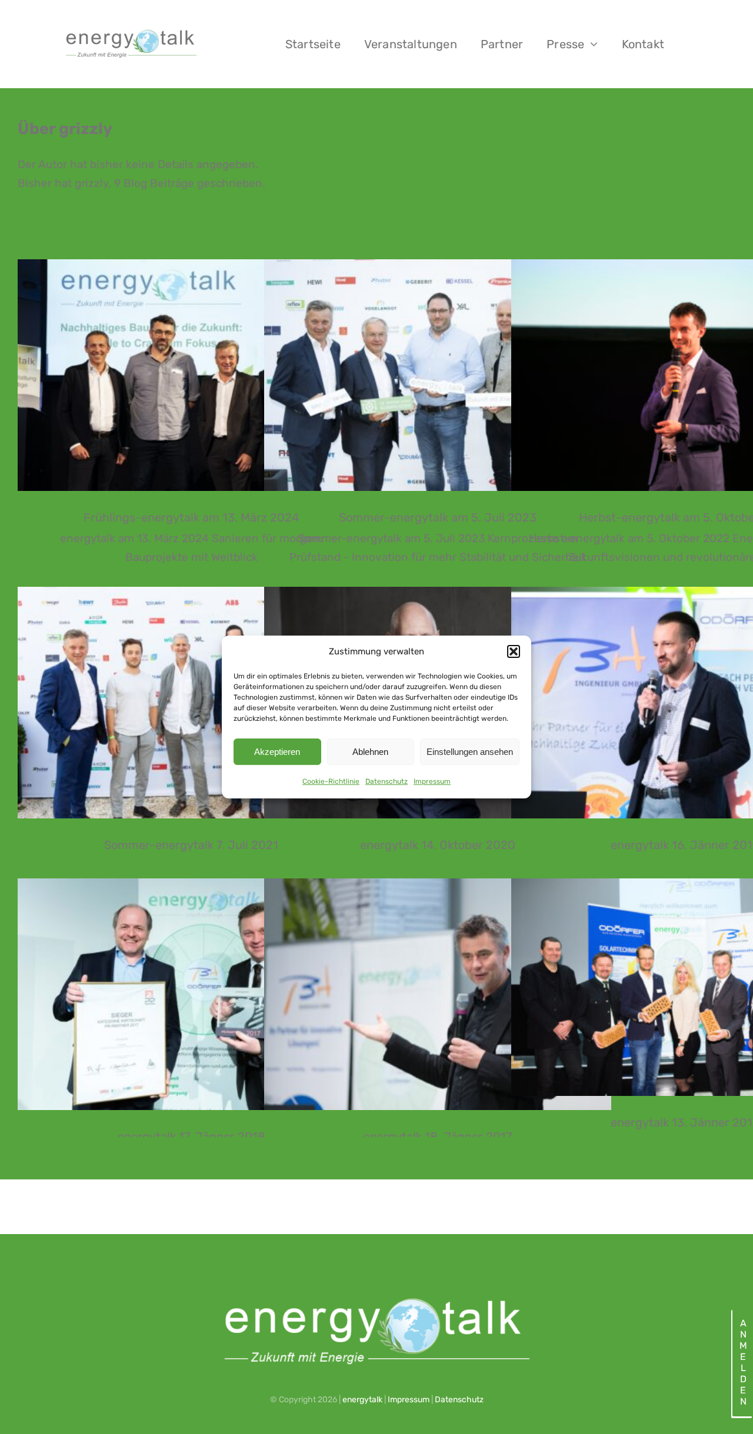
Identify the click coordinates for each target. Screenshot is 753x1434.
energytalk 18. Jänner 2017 (438, 994)
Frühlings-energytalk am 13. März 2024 (191, 375)
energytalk (362, 1400)
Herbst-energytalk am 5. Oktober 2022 (685, 375)
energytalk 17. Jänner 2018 (191, 994)
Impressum (432, 781)
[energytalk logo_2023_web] (130, 31)
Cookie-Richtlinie (330, 781)
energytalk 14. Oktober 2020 (437, 845)
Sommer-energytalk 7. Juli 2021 (191, 702)
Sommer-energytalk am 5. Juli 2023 (438, 375)
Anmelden (742, 1362)
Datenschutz (386, 781)
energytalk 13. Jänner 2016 (685, 987)
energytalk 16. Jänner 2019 (685, 702)
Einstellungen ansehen (470, 752)
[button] (513, 651)
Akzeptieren (277, 752)
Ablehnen (370, 752)
